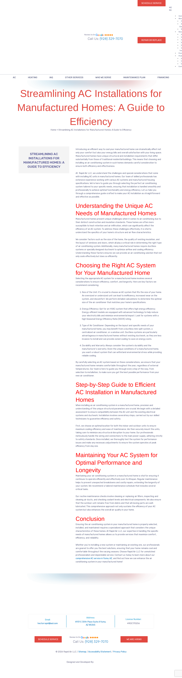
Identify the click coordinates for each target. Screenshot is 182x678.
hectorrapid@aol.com (48, 623)
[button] (172, 9)
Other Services (74, 77)
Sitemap (82, 651)
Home (53, 130)
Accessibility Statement (99, 651)
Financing (163, 77)
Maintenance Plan (134, 77)
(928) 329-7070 (111, 39)
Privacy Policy (119, 651)
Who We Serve (103, 77)
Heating (32, 77)
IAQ (51, 77)
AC (14, 77)
